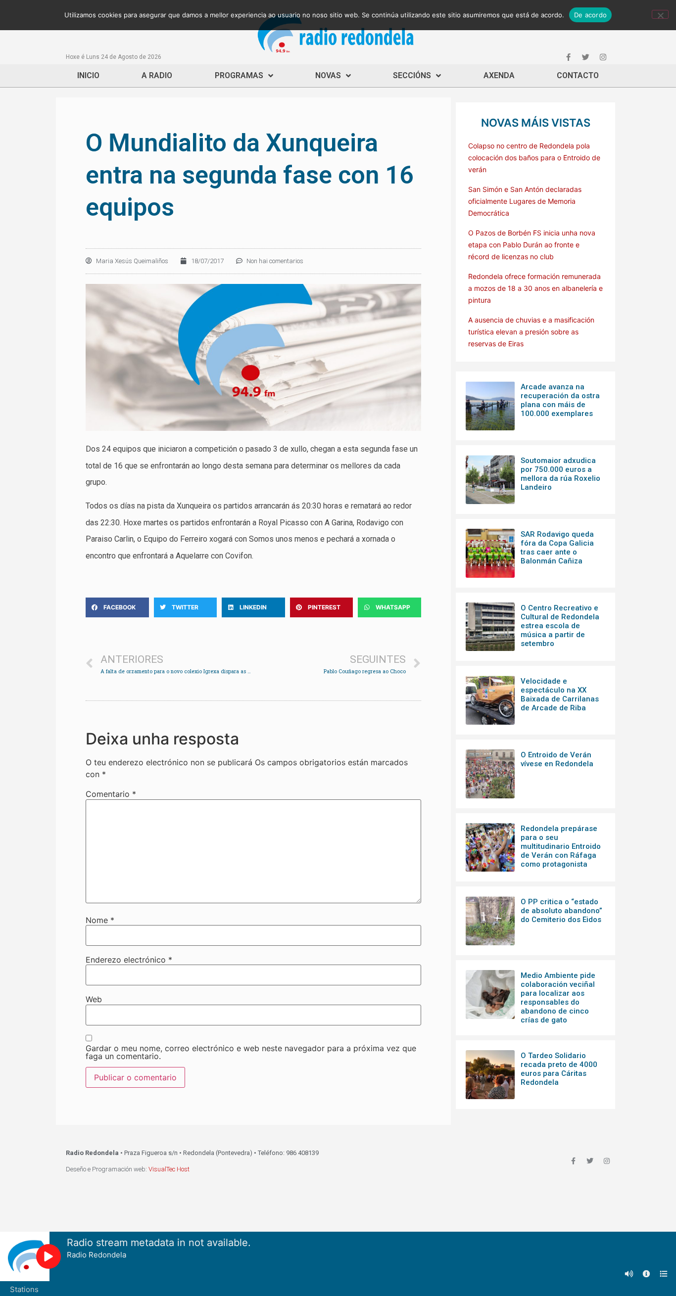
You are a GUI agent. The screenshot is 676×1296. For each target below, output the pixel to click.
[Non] (660, 14)
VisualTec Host (169, 1169)
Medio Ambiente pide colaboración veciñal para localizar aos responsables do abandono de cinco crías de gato (558, 997)
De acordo (590, 15)
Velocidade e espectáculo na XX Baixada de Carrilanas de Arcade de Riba (560, 694)
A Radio (157, 75)
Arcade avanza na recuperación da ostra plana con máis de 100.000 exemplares (560, 400)
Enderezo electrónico (129, 960)
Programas (239, 75)
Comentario (111, 794)
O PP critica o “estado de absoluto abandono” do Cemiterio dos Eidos (561, 910)
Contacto (578, 75)
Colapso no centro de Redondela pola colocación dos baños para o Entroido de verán (534, 157)
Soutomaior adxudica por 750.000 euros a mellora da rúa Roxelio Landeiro (560, 474)
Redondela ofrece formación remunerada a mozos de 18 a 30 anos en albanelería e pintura (535, 288)
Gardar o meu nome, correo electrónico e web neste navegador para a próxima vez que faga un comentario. (251, 1052)
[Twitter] (585, 56)
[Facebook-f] (568, 56)
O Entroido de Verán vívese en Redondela (557, 759)
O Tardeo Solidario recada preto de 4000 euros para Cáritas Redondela (559, 1069)
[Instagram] (602, 56)
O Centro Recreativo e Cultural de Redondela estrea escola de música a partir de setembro (560, 625)
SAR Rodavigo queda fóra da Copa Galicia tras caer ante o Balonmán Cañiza (557, 547)
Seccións (412, 75)
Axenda (499, 75)
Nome (100, 920)
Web (94, 999)
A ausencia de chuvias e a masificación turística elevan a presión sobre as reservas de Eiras (531, 332)
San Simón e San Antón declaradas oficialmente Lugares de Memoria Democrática (524, 201)
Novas (328, 75)
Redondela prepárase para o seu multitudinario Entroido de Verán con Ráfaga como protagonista (561, 846)
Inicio (88, 75)
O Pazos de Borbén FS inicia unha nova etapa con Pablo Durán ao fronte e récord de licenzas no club (531, 245)
